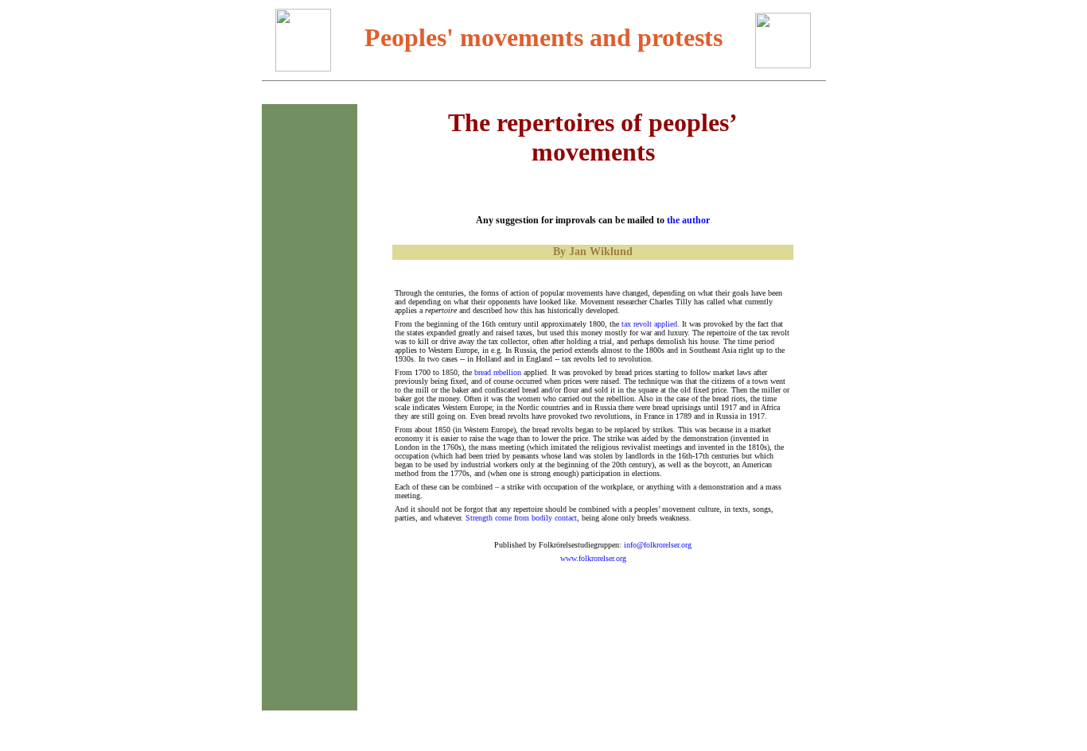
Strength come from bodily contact (521, 517)
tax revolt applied (649, 323)
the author (688, 220)
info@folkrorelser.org (658, 544)
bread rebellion (497, 372)
